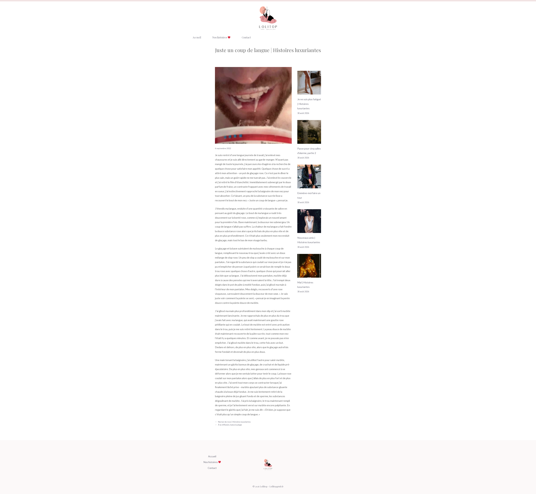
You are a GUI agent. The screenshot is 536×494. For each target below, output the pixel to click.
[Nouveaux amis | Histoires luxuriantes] (309, 230)
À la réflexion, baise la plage (230, 425)
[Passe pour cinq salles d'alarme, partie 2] (309, 141)
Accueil (197, 37)
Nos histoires (220, 37)
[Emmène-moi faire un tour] (309, 186)
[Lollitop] (268, 18)
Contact (246, 37)
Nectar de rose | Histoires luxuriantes (234, 422)
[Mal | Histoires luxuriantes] (309, 275)
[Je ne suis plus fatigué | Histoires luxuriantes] (309, 92)
